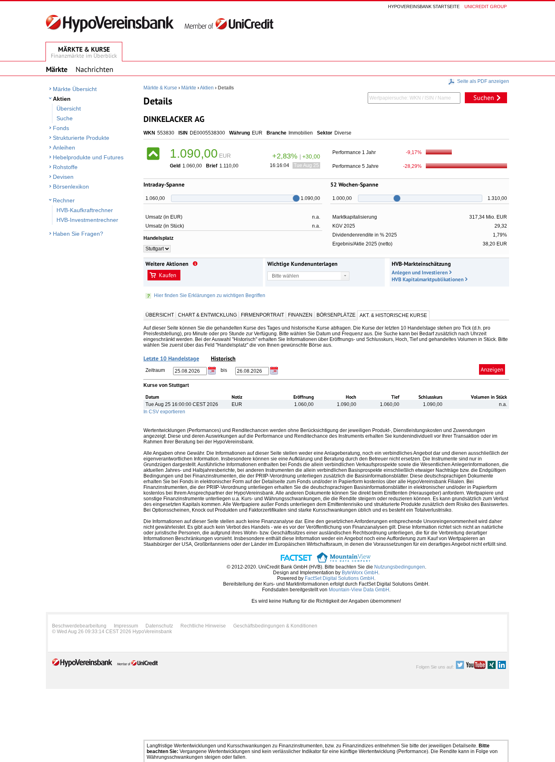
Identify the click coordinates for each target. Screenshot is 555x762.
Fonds (61, 128)
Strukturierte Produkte (81, 138)
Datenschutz (159, 626)
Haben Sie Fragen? (78, 233)
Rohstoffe (65, 167)
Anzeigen (492, 369)
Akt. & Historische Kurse (393, 315)
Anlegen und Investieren (420, 272)
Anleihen (64, 147)
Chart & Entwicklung (207, 315)
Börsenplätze (336, 315)
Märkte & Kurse (160, 88)
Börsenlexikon (71, 186)
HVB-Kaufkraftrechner (84, 210)
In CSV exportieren (164, 412)
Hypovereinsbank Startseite (424, 6)
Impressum (126, 626)
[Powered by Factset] (296, 561)
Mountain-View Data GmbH (359, 590)
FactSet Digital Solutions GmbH (339, 578)
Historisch (223, 358)
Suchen (483, 97)
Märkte (188, 88)
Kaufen (167, 275)
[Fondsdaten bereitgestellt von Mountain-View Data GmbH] (344, 561)
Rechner (64, 200)
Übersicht (68, 108)
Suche (64, 118)
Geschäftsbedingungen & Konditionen (275, 626)
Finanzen (300, 315)
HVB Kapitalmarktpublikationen (428, 279)
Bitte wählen (285, 276)
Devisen (63, 177)
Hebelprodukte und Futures (88, 157)
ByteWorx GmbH (360, 572)
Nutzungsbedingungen (399, 567)
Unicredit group (485, 6)
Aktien (62, 99)
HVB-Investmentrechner (87, 220)
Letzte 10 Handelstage (171, 358)
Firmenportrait (262, 315)
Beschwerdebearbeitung (79, 626)
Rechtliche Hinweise (203, 626)
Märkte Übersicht (75, 89)
